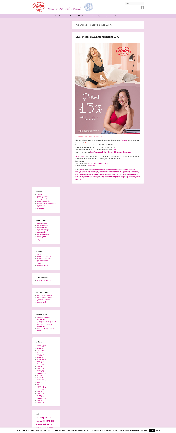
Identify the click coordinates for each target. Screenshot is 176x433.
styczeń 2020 (40, 357)
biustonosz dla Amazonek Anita (90, 171)
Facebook (142, 7)
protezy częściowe (42, 227)
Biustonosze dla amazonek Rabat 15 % (97, 36)
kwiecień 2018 (40, 377)
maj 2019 (39, 366)
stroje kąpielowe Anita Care (44, 280)
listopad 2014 (40, 397)
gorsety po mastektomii (132, 173)
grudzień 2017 (40, 379)
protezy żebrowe (41, 238)
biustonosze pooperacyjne (44, 258)
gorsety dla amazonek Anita (118, 173)
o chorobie (39, 194)
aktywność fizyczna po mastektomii (46, 203)
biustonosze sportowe (42, 262)
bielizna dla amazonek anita (108, 169)
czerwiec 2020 (40, 354)
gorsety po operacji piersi (82, 174)
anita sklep (40, 418)
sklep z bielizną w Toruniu (117, 176)
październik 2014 (41, 398)
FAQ (38, 207)
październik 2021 (41, 345)
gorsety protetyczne (94, 174)
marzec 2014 (40, 402)
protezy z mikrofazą (42, 236)
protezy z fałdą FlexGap (43, 231)
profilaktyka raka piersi (43, 196)
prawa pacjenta (41, 205)
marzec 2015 (40, 393)
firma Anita (70, 16)
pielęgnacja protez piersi (43, 240)
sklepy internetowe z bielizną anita (113, 177)
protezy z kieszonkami (43, 232)
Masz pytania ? (81, 156)
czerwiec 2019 (40, 364)
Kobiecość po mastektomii (44, 323)
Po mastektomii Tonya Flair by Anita (46, 321)
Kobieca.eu (91, 165)
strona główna (59, 16)
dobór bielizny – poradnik (43, 299)
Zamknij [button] (152, 430)
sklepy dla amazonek (130, 176)
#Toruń (114, 149)
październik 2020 (41, 350)
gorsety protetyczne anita (107, 174)
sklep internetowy (102, 16)
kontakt (91, 16)
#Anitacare (123, 140)
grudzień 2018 (40, 370)
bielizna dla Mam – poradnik (44, 297)
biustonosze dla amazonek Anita (121, 171)
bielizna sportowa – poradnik (44, 295)
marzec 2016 (40, 386)
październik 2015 (41, 388)
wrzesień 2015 (40, 389)
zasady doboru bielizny (43, 199)
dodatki (39, 263)
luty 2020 (39, 355)
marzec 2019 (40, 368)
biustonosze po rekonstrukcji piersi (89, 173)
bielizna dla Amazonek (95, 169)
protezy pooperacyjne (42, 225)
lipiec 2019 (39, 363)
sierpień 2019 (40, 361)
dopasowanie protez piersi (44, 201)
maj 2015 (39, 391)
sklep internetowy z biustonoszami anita (89, 176)
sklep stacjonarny (116, 16)
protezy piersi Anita (42, 223)
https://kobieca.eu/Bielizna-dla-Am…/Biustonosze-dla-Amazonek (111, 152)
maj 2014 (39, 400)
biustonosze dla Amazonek (106, 171)
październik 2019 (41, 359)
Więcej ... (158, 430)
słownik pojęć (40, 208)
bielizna (82, 169)
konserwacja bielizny (42, 265)
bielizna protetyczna (121, 169)
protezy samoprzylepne (43, 229)
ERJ (93, 40)
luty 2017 (39, 384)
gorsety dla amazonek (105, 173)
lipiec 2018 (39, 375)
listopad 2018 (40, 372)
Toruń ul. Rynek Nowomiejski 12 (97, 163)
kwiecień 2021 (40, 347)
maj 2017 (39, 382)
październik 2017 (41, 381)
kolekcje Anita (81, 16)
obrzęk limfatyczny (42, 198)
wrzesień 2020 (40, 352)
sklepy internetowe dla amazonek (95, 177)
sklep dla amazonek (119, 174)
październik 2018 (41, 373)
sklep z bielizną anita (105, 176)
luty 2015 (39, 395)
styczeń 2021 (40, 348)
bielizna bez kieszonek (43, 260)
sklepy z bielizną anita (128, 177)
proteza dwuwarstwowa (43, 234)
